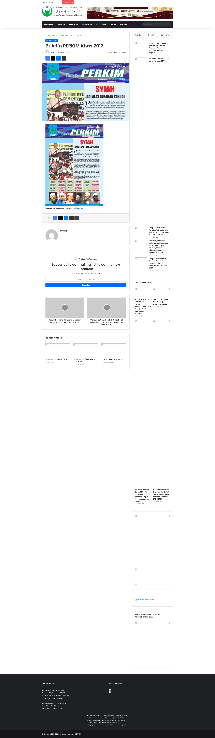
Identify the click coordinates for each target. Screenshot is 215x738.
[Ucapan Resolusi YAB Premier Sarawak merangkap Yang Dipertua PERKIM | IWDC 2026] (141, 261)
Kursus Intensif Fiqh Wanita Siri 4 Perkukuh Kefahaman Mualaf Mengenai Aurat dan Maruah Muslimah (143, 306)
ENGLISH (123, 24)
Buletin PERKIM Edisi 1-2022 (112, 359)
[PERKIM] (62, 11)
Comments (165, 35)
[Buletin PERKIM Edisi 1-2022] (113, 350)
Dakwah (61, 24)
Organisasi (48, 24)
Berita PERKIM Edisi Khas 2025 (57, 359)
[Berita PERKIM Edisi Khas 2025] (57, 350)
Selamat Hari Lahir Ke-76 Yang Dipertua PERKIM (159, 60)
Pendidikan (87, 24)
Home (49, 36)
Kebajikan (73, 24)
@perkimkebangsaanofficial (144, 600)
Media (113, 24)
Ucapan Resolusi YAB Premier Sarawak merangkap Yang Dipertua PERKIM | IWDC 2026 (158, 263)
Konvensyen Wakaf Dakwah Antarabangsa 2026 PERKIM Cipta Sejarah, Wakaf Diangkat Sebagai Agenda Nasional (158, 247)
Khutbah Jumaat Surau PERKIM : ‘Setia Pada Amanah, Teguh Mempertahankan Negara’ (158, 48)
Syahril (51, 52)
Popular (138, 35)
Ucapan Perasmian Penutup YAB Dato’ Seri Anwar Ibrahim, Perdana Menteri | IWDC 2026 (159, 231)
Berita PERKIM (63, 36)
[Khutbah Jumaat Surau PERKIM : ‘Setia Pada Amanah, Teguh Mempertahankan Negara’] (141, 46)
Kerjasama (101, 24)
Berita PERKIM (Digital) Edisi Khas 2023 (84, 360)
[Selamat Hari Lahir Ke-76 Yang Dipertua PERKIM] (141, 141)
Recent (151, 35)
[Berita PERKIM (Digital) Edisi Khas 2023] (85, 350)
